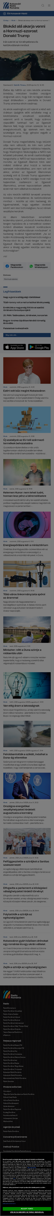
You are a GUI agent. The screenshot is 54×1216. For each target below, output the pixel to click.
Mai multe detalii (32, 1167)
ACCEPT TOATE (27, 1209)
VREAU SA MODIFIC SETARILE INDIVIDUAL (27, 1212)
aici (14, 1178)
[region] (27, 1184)
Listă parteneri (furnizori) (9, 1203)
